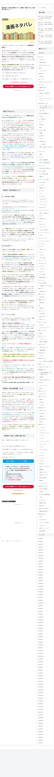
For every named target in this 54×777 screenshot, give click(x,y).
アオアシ (41, 235)
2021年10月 (40, 689)
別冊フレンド (41, 288)
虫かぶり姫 (41, 110)
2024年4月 (40, 605)
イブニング (40, 157)
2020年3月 (40, 740)
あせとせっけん (42, 393)
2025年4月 (40, 572)
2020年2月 (40, 742)
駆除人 (40, 333)
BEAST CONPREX (43, 488)
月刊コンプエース (42, 330)
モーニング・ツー (42, 260)
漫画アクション (41, 364)
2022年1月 (40, 681)
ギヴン (40, 193)
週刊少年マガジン (42, 514)
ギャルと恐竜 (42, 274)
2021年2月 (40, 712)
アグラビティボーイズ (44, 433)
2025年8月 (40, 561)
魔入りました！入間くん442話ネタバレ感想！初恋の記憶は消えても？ (45, 43)
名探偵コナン (42, 416)
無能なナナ (41, 176)
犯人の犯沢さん (42, 419)
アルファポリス (41, 151)
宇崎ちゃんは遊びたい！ (44, 213)
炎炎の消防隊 (42, 530)
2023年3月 (40, 642)
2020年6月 (40, 731)
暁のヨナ (41, 388)
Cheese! (40, 68)
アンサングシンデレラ (44, 327)
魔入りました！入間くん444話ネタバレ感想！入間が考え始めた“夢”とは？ (45, 18)
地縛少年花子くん (43, 87)
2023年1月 (40, 647)
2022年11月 (40, 653)
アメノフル (41, 435)
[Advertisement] (18, 13)
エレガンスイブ (41, 165)
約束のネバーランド (43, 474)
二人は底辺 (42, 144)
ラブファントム (42, 338)
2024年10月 (40, 589)
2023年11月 (40, 619)
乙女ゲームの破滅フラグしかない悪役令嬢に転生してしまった (46, 107)
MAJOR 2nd (42, 410)
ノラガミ (41, 355)
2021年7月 (40, 698)
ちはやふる (41, 59)
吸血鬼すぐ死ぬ (5, 501)
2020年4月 (40, 737)
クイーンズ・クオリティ (44, 241)
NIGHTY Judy (41, 90)
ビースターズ (42, 500)
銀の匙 (40, 421)
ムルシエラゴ (42, 269)
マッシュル (41, 452)
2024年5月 (40, 603)
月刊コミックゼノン (42, 322)
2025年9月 (40, 558)
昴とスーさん (42, 224)
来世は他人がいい (43, 141)
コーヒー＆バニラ (43, 70)
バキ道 (40, 497)
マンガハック (41, 246)
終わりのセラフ (42, 207)
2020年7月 (40, 728)
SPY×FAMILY (42, 313)
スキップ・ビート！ (43, 385)
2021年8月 (40, 695)
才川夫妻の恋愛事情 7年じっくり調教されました (45, 373)
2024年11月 (40, 586)
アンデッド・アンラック (44, 441)
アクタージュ (42, 430)
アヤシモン (41, 438)
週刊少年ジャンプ (42, 424)
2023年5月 (40, 636)
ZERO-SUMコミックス (43, 103)
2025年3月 (40, 575)
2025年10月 (40, 555)
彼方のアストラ (42, 316)
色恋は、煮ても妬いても (44, 379)
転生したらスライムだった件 (45, 82)
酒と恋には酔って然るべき (45, 168)
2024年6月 (40, 600)
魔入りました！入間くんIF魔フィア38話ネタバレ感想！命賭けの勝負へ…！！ (45, 24)
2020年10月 (40, 720)
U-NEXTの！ (18, 493)
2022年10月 (40, 656)
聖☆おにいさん (42, 263)
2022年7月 (40, 664)
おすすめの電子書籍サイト (44, 113)
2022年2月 (40, 678)
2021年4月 (40, 706)
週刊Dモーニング (42, 391)
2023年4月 (40, 639)
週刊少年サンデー (42, 407)
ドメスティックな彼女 (44, 522)
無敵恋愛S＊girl (41, 369)
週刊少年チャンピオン (12, 501)
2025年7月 (40, 563)
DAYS (40, 516)
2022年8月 (40, 661)
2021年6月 (40, 700)
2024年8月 (40, 594)
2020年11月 (40, 717)
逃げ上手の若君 (42, 477)
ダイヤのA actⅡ (42, 519)
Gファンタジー (41, 84)
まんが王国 (40, 135)
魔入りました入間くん (44, 508)
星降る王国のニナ (43, 62)
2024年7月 (40, 597)
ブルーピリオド (41, 243)
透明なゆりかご (42, 218)
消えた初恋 (41, 297)
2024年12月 (40, 583)
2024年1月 (40, 614)
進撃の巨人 (41, 302)
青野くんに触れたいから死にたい (46, 147)
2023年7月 (40, 631)
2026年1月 (40, 547)
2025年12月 (40, 549)
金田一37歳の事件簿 (43, 159)
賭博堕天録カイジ (43, 277)
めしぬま (41, 324)
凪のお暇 (41, 76)
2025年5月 (40, 569)
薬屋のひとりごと (43, 187)
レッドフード (42, 458)
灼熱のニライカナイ (43, 472)
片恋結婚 (41, 377)
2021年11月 (40, 687)
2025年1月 (40, 580)
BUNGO (41, 399)
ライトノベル (41, 280)
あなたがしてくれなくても (45, 366)
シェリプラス (41, 190)
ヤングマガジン (41, 271)
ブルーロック (42, 525)
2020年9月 (40, 723)
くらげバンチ (41, 121)
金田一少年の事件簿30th (44, 162)
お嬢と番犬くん (42, 291)
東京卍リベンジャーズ (44, 528)
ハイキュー (41, 447)
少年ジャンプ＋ (41, 311)
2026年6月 (40, 538)
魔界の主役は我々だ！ (44, 511)
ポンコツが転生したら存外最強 (46, 361)
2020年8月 (40, 726)
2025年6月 (40, 566)
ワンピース (41, 460)
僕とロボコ (41, 463)
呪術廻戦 (41, 469)
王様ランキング (42, 249)
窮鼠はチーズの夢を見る (44, 93)
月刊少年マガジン (42, 352)
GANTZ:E (41, 402)
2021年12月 (40, 684)
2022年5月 (40, 670)
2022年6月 (40, 667)
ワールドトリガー (43, 204)
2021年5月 (40, 703)
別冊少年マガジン (42, 299)
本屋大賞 (41, 308)
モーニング (40, 252)
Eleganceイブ (41, 73)
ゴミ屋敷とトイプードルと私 (45, 285)
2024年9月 (40, 591)
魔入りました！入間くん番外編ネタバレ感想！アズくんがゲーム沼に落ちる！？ (45, 30)
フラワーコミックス (42, 238)
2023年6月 (40, 633)
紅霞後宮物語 (42, 350)
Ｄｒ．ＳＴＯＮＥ (43, 483)
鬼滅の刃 (41, 480)
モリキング (41, 455)
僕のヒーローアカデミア (44, 466)
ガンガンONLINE (42, 171)
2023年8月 (40, 628)
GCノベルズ (41, 79)
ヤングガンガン (41, 266)
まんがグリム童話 (42, 130)
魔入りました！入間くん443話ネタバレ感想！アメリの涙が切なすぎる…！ (45, 36)
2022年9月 (40, 659)
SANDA (41, 491)
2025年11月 (40, 552)
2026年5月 (40, 541)
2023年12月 (40, 617)
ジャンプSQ (41, 196)
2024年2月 (40, 611)
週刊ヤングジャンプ (42, 396)
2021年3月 (40, 709)
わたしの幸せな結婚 (43, 173)
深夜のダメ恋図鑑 (43, 341)
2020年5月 (40, 734)
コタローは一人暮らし (44, 229)
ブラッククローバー (43, 449)
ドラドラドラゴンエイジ (43, 210)
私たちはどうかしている (44, 65)
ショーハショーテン (43, 201)
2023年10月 (40, 622)
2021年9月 (40, 692)
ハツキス (40, 215)
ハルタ (39, 221)
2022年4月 (40, 673)
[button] (52, 7)
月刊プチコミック (42, 336)
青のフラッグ (42, 319)
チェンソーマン (42, 444)
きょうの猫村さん (42, 119)
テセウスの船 (42, 257)
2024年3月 (40, 608)
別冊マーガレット (42, 294)
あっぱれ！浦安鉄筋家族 (44, 494)
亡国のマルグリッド (43, 347)
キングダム (41, 405)
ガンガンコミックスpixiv (43, 179)
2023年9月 (40, 625)
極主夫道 (41, 124)
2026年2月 (40, 544)
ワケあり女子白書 (42, 283)
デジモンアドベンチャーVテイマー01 (45, 99)
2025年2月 (40, 577)
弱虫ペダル (41, 505)
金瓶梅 (40, 133)
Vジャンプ (40, 96)
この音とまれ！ (42, 199)
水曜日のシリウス (42, 358)
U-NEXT (41, 116)
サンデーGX (41, 185)
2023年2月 (40, 645)
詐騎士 (40, 154)
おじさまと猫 (42, 182)
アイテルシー (42, 427)
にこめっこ (41, 255)
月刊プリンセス (41, 344)
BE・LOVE (40, 56)
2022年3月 (40, 675)
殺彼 (40, 127)
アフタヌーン (41, 138)
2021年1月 (40, 714)
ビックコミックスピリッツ (44, 232)
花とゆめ (40, 382)
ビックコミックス (42, 227)
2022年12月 (40, 650)
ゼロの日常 (41, 413)
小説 (39, 305)
